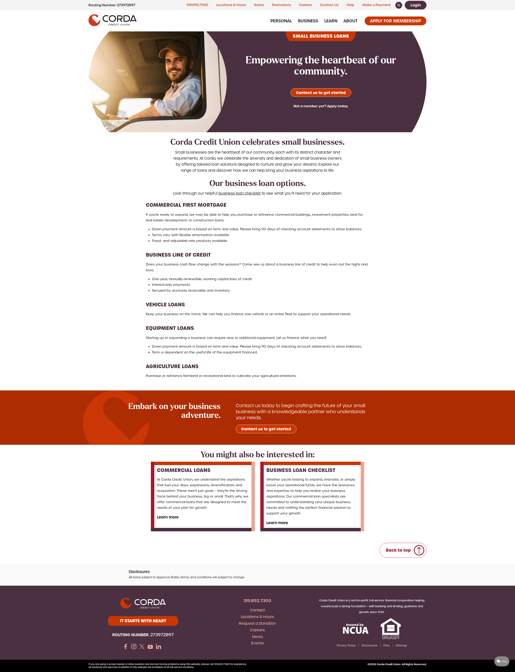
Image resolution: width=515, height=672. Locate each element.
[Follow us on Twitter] (142, 647)
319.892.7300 (197, 5)
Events (257, 643)
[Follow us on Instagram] (133, 647)
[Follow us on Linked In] (158, 647)
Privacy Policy (346, 645)
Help (350, 5)
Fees (386, 645)
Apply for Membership (395, 21)
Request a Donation (257, 623)
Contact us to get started (321, 92)
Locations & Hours (231, 5)
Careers (305, 5)
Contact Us (329, 5)
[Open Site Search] (398, 5)
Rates (259, 5)
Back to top (398, 550)
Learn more (168, 517)
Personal (281, 21)
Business (308, 21)
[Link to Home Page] (113, 20)
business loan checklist (239, 193)
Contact (257, 610)
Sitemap (401, 645)
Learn (330, 21)
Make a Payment (376, 5)
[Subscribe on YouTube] (150, 647)
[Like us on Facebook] (125, 647)
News (257, 636)
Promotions (281, 5)
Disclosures (369, 645)
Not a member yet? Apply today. (321, 106)
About (350, 21)
